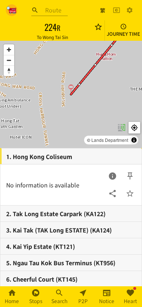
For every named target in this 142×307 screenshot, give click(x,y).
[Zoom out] (9, 60)
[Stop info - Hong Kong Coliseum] (112, 176)
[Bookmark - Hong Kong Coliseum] (130, 193)
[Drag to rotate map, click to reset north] (9, 70)
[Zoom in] (9, 49)
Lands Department (109, 140)
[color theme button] (116, 10)
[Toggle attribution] (134, 140)
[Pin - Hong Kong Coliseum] (130, 176)
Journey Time (123, 33)
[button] (71, 89)
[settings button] (129, 10)
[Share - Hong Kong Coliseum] (112, 193)
